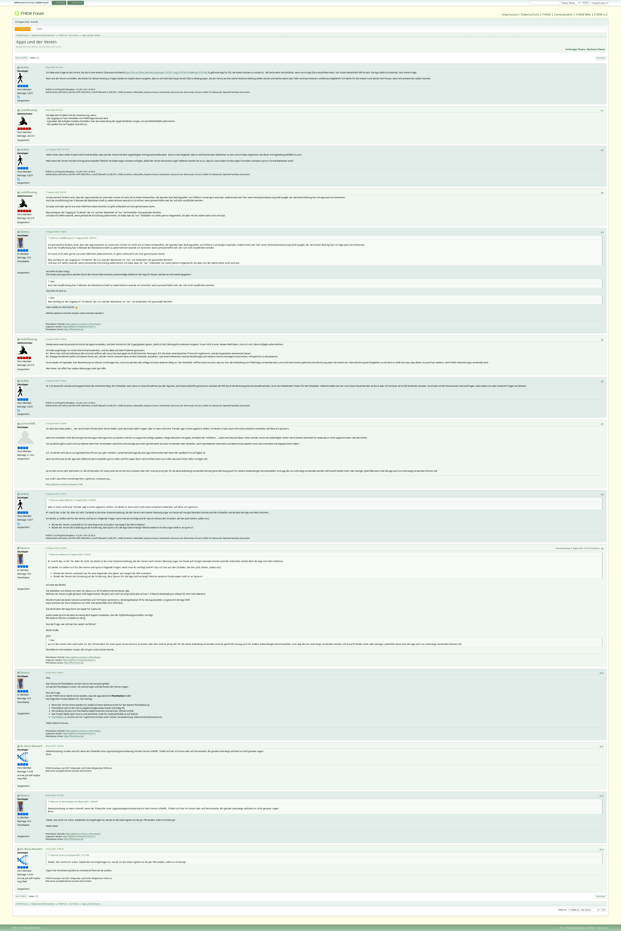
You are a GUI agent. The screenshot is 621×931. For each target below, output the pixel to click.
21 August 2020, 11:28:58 (56, 231)
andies (24, 67)
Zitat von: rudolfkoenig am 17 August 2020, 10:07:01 (73, 238)
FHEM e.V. (601, 14)
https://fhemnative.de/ (74, 329)
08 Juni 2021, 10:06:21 (55, 672)
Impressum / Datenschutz (520, 14)
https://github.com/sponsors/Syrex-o (79, 326)
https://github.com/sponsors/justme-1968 (64, 484)
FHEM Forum (32, 13)
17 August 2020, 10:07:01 (56, 192)
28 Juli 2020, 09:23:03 (54, 110)
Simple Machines (34, 928)
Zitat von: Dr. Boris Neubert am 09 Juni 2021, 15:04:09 (74, 801)
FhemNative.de (59, 717)
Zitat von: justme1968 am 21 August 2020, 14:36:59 (73, 500)
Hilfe (561, 927)
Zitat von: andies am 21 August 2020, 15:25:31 (70, 554)
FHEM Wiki (583, 14)
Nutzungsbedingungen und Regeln (580, 927)
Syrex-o (25, 232)
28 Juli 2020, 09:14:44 (54, 67)
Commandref (563, 14)
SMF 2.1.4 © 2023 (19, 928)
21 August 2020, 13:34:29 (56, 380)
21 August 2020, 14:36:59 (56, 423)
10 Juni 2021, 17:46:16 (55, 849)
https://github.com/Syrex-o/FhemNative (83, 324)
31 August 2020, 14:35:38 (56, 548)
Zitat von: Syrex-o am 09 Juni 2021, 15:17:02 (69, 855)
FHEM (546, 14)
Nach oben (21, 896)
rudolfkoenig (28, 110)
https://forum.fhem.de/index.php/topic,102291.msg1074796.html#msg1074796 (165, 72)
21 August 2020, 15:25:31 (56, 494)
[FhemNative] (18, 268)
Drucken (601, 58)
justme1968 (27, 423)
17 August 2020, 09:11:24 (58, 149)
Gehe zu (562, 909)
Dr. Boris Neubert (31, 746)
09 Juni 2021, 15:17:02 (55, 795)
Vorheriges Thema (575, 49)
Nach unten (21, 58)
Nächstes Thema (596, 49)
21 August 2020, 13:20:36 (56, 339)
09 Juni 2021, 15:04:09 (55, 746)
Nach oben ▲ (603, 927)
